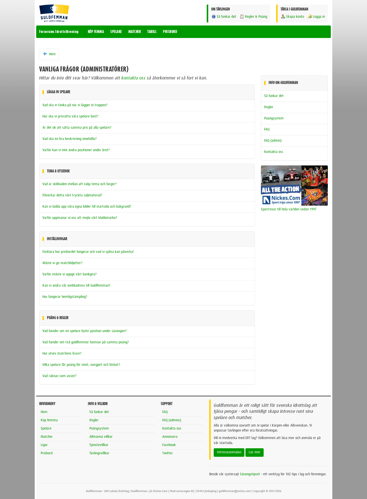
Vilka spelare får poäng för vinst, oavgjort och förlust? (81, 365)
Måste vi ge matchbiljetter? (62, 263)
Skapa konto (295, 16)
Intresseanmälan (229, 452)
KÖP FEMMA (96, 31)
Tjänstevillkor (98, 445)
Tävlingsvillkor (99, 453)
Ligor (44, 445)
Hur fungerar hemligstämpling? (64, 297)
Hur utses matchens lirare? (61, 353)
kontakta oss (133, 78)
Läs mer (254, 452)
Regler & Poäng (256, 16)
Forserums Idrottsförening (59, 31)
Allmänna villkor (101, 437)
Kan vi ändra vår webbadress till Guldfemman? (76, 285)
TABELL (152, 31)
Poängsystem (274, 118)
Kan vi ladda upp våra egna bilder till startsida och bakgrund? (86, 206)
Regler (268, 107)
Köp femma (49, 420)
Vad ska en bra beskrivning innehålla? (69, 139)
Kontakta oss (273, 152)
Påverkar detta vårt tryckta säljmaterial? (72, 195)
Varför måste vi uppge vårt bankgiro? (69, 274)
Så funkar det (226, 16)
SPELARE (116, 31)
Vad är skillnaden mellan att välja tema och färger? (79, 184)
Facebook (169, 445)
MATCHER (134, 31)
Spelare (46, 428)
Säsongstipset (250, 474)
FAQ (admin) (273, 140)
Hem (52, 54)
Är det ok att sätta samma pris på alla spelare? (76, 127)
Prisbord (46, 453)
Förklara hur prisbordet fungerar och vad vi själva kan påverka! (88, 252)
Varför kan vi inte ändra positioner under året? (76, 150)
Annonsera (170, 437)
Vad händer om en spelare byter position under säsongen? (84, 331)
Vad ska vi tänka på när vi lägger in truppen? (74, 105)
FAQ (266, 129)
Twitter (167, 453)
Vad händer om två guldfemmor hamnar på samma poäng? (85, 342)
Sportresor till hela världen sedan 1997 (289, 209)
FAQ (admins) (171, 420)
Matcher (47, 437)
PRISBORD (170, 31)
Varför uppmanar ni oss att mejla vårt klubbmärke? (79, 218)
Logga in (319, 16)
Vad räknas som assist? (59, 376)
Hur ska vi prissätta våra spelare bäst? (70, 116)
